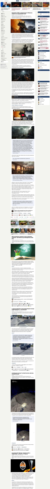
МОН (17, 265)
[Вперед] (49, 6)
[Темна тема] (3, 0)
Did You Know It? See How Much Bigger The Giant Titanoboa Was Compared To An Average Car (23, 226)
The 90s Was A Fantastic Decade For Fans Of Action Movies (14, 234)
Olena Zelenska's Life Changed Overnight (22, 233)
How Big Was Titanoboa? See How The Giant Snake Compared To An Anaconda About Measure (31, 226)
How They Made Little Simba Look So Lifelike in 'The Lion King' (31, 234)
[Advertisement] (43, 75)
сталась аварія (23, 364)
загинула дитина (14, 445)
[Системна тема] (2, 0)
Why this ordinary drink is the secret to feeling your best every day (14, 226)
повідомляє (13, 331)
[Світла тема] (0, 0)
